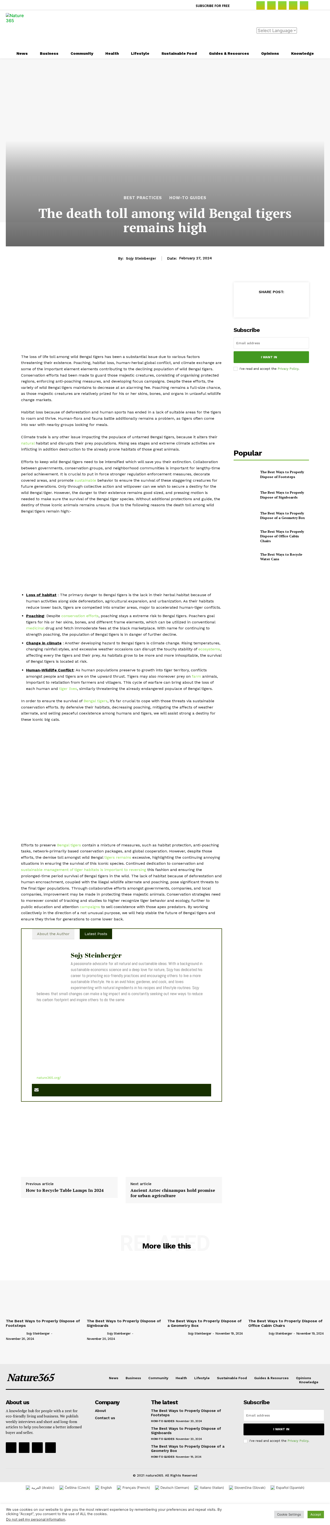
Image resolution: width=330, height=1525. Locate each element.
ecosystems (209, 649)
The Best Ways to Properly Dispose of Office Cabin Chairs (282, 536)
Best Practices (143, 198)
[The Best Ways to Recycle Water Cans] (245, 557)
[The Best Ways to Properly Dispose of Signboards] (245, 495)
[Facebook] (260, 5)
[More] (293, 304)
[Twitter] (304, 5)
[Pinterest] (293, 5)
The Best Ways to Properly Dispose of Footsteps (282, 474)
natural (28, 443)
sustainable (85, 480)
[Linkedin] (282, 5)
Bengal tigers (96, 701)
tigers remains (117, 857)
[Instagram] (271, 5)
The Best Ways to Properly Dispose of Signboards (282, 494)
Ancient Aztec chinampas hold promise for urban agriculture (172, 1193)
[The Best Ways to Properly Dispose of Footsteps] (245, 474)
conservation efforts (80, 616)
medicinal (35, 628)
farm (196, 676)
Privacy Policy (288, 369)
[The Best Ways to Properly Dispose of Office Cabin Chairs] (245, 536)
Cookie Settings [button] (289, 1514)
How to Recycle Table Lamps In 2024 (65, 1190)
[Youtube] (50, 1447)
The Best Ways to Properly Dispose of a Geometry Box (282, 515)
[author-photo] (15, 1333)
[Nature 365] (18, 29)
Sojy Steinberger (141, 258)
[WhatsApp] (282, 304)
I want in (269, 357)
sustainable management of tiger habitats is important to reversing (83, 869)
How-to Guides (187, 198)
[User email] (36, 1090)
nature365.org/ (49, 1078)
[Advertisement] (189, 29)
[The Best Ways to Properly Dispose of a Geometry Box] (245, 515)
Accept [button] (315, 1514)
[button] (239, 6)
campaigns (90, 906)
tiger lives (68, 688)
